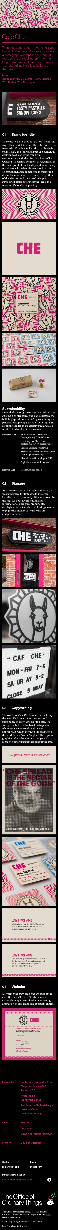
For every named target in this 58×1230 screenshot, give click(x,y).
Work (45, 4)
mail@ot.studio (10, 1167)
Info (53, 4)
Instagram (36, 1167)
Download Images (31, 1133)
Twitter (25, 1122)
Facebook (26, 1128)
